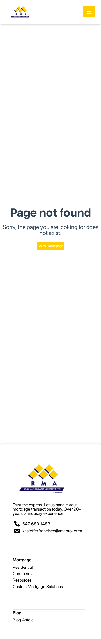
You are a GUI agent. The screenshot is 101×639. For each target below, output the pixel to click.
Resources (22, 580)
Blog (17, 612)
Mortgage (22, 559)
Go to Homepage (50, 246)
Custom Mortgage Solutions (38, 586)
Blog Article (23, 619)
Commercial (24, 573)
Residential (23, 567)
